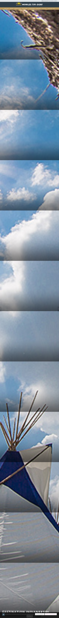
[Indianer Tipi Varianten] (58, 309)
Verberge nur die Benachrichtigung (50, 614)
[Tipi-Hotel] (0, 309)
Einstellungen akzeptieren (40, 614)
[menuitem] (6, 8)
